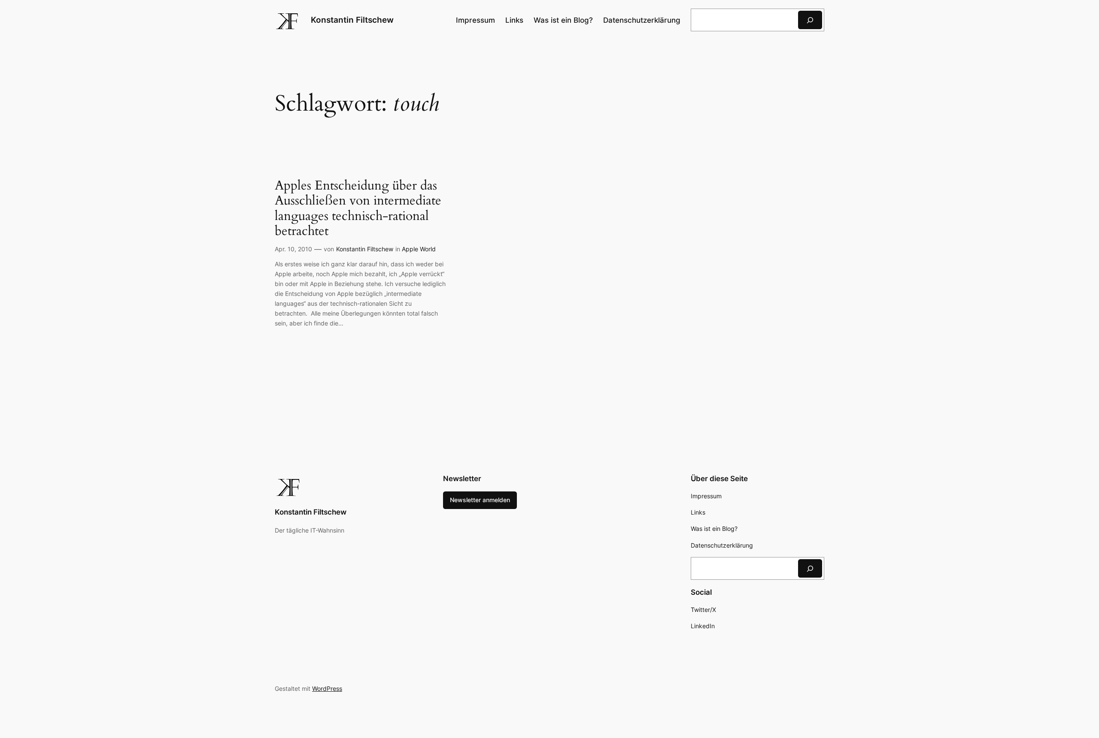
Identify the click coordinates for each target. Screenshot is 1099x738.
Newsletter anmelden (480, 499)
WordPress (327, 688)
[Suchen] (810, 20)
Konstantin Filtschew (352, 20)
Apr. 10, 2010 (293, 249)
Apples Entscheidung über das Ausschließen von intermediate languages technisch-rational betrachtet (358, 208)
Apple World (419, 249)
